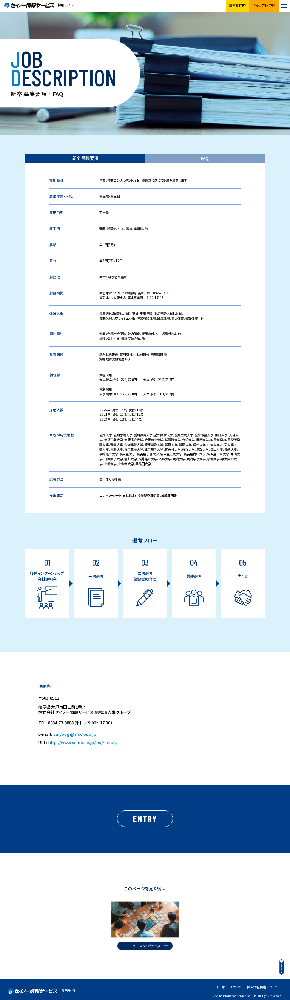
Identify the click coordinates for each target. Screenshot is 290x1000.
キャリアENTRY (264, 5)
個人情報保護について (262, 987)
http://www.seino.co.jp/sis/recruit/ (82, 742)
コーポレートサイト (228, 987)
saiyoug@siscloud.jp (74, 734)
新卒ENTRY (237, 5)
